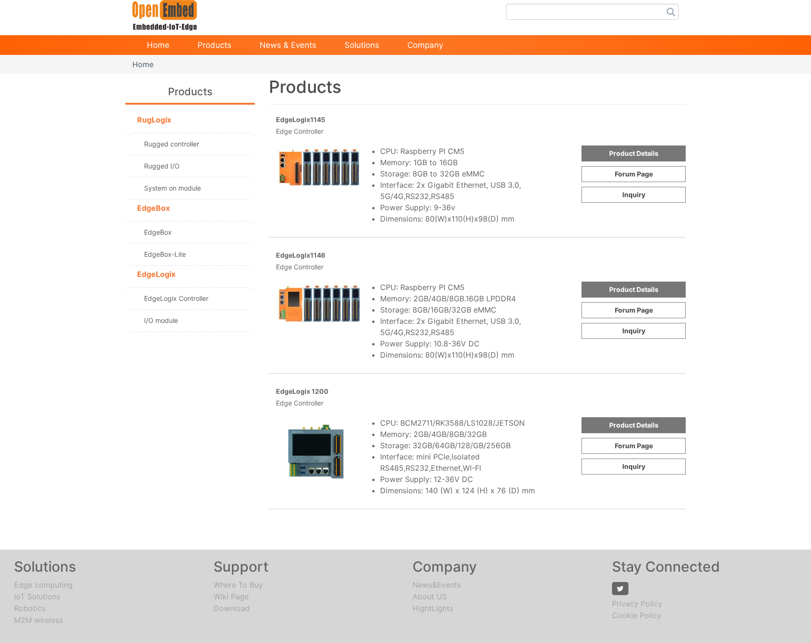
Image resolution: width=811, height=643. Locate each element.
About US (430, 596)
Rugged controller (171, 144)
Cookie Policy (636, 615)
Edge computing (43, 584)
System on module (172, 188)
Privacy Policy (637, 603)
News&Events (437, 584)
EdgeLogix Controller (176, 298)
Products (214, 45)
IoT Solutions (37, 596)
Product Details (633, 153)
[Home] (164, 12)
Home (158, 45)
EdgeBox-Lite (165, 254)
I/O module (161, 320)
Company (425, 45)
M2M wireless (38, 620)
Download (232, 608)
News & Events (288, 45)
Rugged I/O (162, 166)
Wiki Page (231, 596)
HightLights (433, 608)
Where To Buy (238, 584)
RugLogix (154, 119)
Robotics (30, 608)
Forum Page (634, 174)
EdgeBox (158, 232)
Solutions (361, 45)
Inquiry (633, 195)
